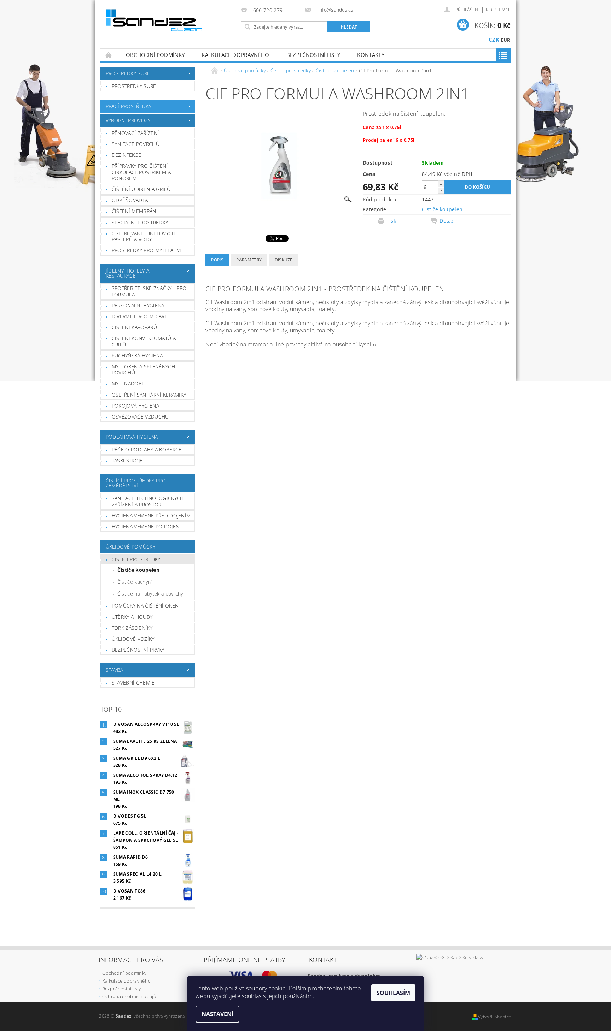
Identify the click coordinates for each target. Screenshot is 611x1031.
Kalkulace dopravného (235, 54)
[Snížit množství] (441, 190)
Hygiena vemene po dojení (146, 526)
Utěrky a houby (132, 617)
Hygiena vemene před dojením (151, 515)
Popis (217, 260)
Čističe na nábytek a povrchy (150, 593)
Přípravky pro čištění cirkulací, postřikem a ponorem (141, 172)
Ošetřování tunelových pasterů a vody (144, 236)
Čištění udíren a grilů (141, 189)
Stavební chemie (133, 682)
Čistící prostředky (136, 559)
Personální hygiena (138, 305)
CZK (494, 39)
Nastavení (217, 1014)
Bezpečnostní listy (313, 54)
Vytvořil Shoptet (494, 1017)
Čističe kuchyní (134, 582)
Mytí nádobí (128, 383)
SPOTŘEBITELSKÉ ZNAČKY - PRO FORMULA (149, 291)
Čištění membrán (134, 211)
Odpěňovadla (130, 200)
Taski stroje (127, 460)
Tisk (391, 221)
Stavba (114, 669)
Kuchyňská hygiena (137, 355)
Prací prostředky (128, 106)
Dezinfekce (126, 155)
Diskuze (284, 260)
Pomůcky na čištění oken (145, 605)
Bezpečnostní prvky (138, 649)
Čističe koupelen (138, 570)
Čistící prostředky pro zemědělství (136, 483)
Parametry (249, 260)
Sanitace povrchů (135, 144)
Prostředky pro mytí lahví (146, 250)
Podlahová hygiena (132, 436)
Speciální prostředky (140, 222)
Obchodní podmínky (155, 54)
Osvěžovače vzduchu (140, 416)
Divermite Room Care (140, 316)
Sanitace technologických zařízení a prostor (148, 501)
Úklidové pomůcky (130, 546)
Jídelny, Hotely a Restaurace (127, 273)
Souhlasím (393, 993)
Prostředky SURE (128, 73)
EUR (505, 40)
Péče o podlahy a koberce (147, 449)
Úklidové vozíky (133, 638)
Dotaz (447, 221)
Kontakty (370, 54)
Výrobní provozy (128, 120)
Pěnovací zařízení (135, 133)
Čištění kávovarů (134, 327)
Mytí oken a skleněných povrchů (143, 369)
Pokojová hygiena (135, 405)
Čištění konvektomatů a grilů (144, 341)
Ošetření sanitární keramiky (149, 394)
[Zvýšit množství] (441, 183)
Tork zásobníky (132, 627)
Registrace (498, 10)
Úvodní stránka (108, 55)
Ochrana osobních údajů (129, 996)
